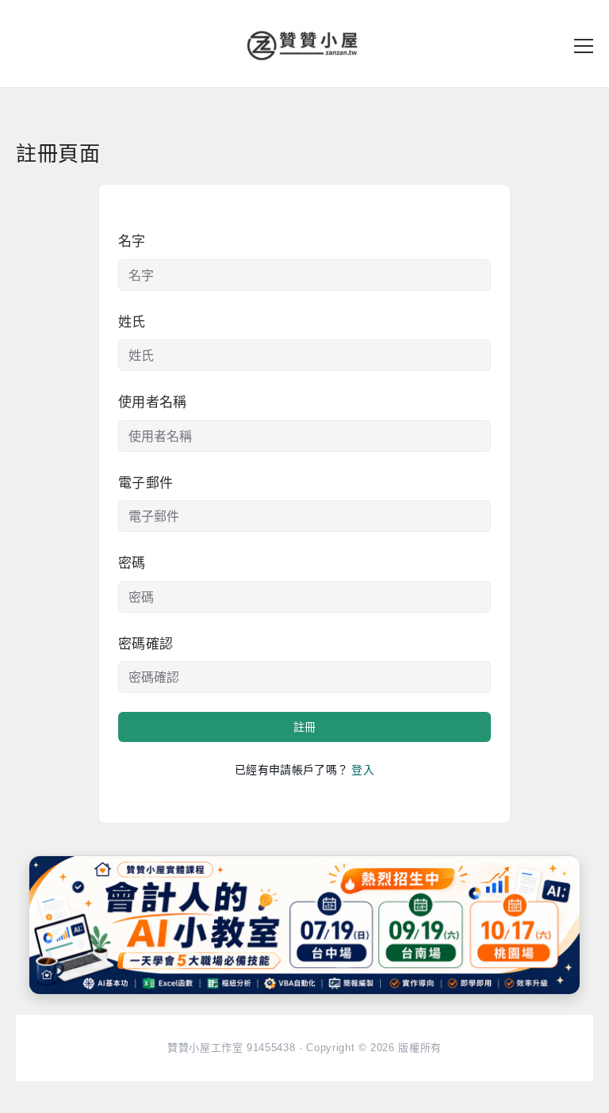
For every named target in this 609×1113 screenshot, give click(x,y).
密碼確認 (145, 644)
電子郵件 (145, 483)
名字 (132, 241)
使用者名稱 (152, 402)
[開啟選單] (583, 46)
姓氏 (132, 322)
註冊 (304, 727)
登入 (362, 769)
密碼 (132, 563)
